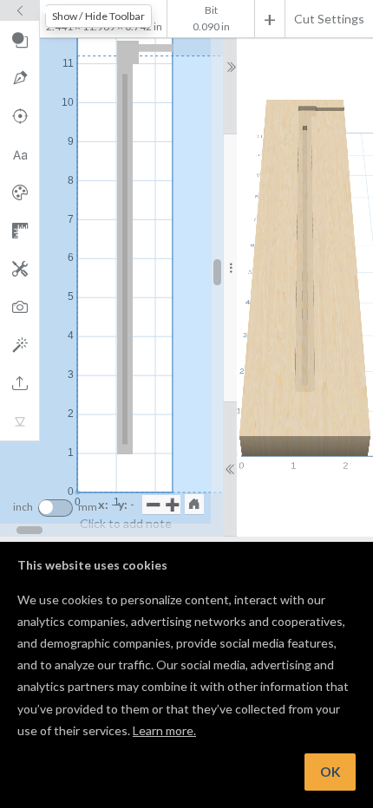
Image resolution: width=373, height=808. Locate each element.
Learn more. (164, 730)
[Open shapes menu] (19, 40)
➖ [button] (153, 504)
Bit (211, 9)
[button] (194, 503)
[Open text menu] (19, 154)
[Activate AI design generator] (19, 345)
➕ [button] (172, 504)
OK (330, 771)
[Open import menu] (19, 383)
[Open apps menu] (19, 269)
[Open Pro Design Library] (19, 192)
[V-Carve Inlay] (19, 421)
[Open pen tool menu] (19, 78)
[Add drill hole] (19, 116)
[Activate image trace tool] (19, 307)
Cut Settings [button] (329, 18)
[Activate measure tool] (19, 231)
